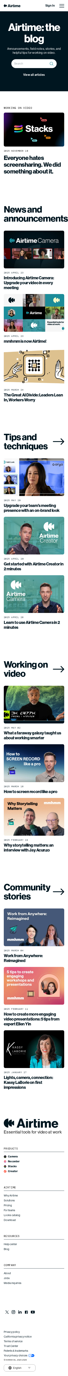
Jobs (7, 1278)
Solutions (9, 1200)
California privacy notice (18, 1336)
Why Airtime (11, 1195)
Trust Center (11, 1346)
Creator (13, 1171)
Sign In (50, 5)
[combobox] (34, 63)
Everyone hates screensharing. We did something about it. (32, 164)
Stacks (12, 1166)
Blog (6, 1249)
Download (10, 1220)
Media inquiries (12, 1283)
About (7, 1273)
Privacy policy (12, 1331)
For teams (9, 1210)
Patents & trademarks (16, 1350)
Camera (13, 1156)
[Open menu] (61, 5)
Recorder (13, 1161)
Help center (10, 1244)
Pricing (8, 1205)
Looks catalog (12, 1215)
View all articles (34, 75)
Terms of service (13, 1341)
